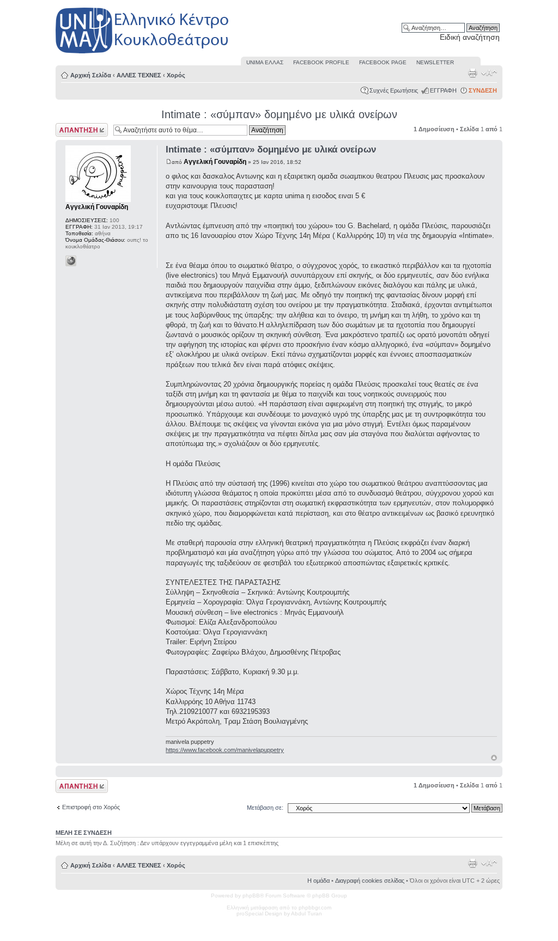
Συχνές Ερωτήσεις (393, 90)
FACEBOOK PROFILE (321, 62)
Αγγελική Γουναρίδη (215, 162)
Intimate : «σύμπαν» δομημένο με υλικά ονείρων (279, 114)
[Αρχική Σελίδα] (143, 54)
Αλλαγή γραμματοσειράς (489, 73)
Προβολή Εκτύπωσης (472, 73)
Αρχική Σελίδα (90, 75)
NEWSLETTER (435, 62)
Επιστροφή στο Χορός (91, 807)
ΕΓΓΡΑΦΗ (443, 90)
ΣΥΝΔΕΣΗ (483, 90)
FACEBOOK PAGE (383, 62)
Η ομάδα (318, 880)
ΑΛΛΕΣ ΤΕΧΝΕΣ (139, 75)
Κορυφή (494, 758)
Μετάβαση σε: (265, 807)
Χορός (176, 75)
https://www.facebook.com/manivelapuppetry (225, 750)
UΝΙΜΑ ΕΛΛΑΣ (264, 62)
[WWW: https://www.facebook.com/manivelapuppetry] (70, 260)
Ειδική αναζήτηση (470, 37)
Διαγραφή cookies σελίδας (369, 880)
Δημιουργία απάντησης (70, 129)
